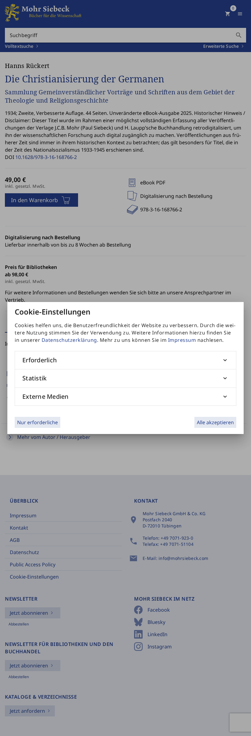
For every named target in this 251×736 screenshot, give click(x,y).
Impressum (182, 340)
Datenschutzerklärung (69, 340)
